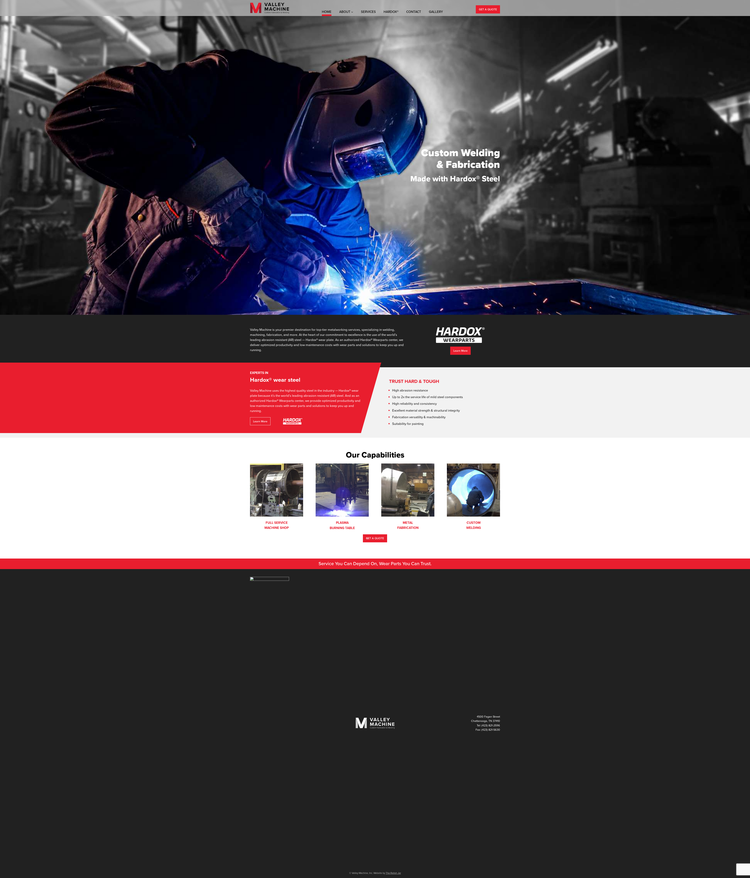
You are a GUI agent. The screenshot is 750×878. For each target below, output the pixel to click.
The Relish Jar (393, 873)
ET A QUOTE (375, 538)
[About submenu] (352, 12)
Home (326, 11)
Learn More (460, 351)
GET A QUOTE (488, 9)
